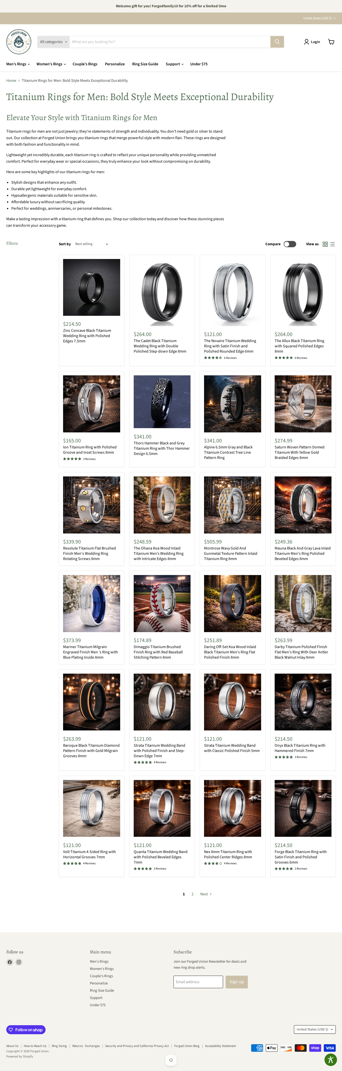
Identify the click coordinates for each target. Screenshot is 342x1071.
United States (317, 18)
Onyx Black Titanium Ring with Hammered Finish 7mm (300, 748)
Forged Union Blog (187, 1046)
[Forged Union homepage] (18, 41)
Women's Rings (50, 64)
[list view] (332, 244)
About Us (12, 1046)
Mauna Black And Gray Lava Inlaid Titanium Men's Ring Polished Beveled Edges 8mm (303, 554)
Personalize (115, 64)
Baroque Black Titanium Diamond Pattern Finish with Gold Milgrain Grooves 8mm (91, 751)
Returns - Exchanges (86, 1046)
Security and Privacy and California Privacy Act (137, 1046)
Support (173, 64)
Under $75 (199, 64)
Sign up (237, 982)
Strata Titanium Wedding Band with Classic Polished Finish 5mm (232, 748)
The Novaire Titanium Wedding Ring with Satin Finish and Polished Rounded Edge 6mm (230, 346)
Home (11, 80)
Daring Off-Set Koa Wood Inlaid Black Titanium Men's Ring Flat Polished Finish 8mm (230, 652)
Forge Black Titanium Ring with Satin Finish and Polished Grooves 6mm (301, 857)
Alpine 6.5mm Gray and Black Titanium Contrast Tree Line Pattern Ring (228, 452)
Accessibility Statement (220, 1046)
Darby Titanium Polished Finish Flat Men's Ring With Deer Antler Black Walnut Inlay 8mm (301, 652)
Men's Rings (16, 64)
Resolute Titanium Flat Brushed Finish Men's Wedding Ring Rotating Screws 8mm (89, 554)
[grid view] (325, 244)
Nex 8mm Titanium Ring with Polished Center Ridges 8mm (228, 854)
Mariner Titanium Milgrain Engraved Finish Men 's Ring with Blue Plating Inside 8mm (90, 652)
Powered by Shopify (19, 1056)
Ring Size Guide (145, 64)
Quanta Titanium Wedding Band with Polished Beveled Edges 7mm (161, 857)
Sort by (65, 244)
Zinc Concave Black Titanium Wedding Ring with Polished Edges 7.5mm (87, 336)
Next (204, 894)
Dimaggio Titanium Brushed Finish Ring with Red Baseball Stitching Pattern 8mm (158, 652)
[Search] (277, 42)
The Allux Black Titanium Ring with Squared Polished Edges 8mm (299, 346)
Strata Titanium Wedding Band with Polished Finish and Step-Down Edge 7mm (159, 751)
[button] (313, 42)
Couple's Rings (85, 64)
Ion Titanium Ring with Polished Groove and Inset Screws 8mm (90, 449)
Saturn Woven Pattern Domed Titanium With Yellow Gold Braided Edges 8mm (299, 452)
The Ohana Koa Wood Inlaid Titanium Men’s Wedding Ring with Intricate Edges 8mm (159, 554)
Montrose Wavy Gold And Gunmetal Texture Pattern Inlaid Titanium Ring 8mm (230, 554)
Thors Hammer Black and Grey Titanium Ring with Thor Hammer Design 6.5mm (162, 448)
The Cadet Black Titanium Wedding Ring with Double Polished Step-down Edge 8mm (160, 346)
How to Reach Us (35, 1046)
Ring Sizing (59, 1046)
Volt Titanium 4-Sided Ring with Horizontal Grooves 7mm (89, 854)
